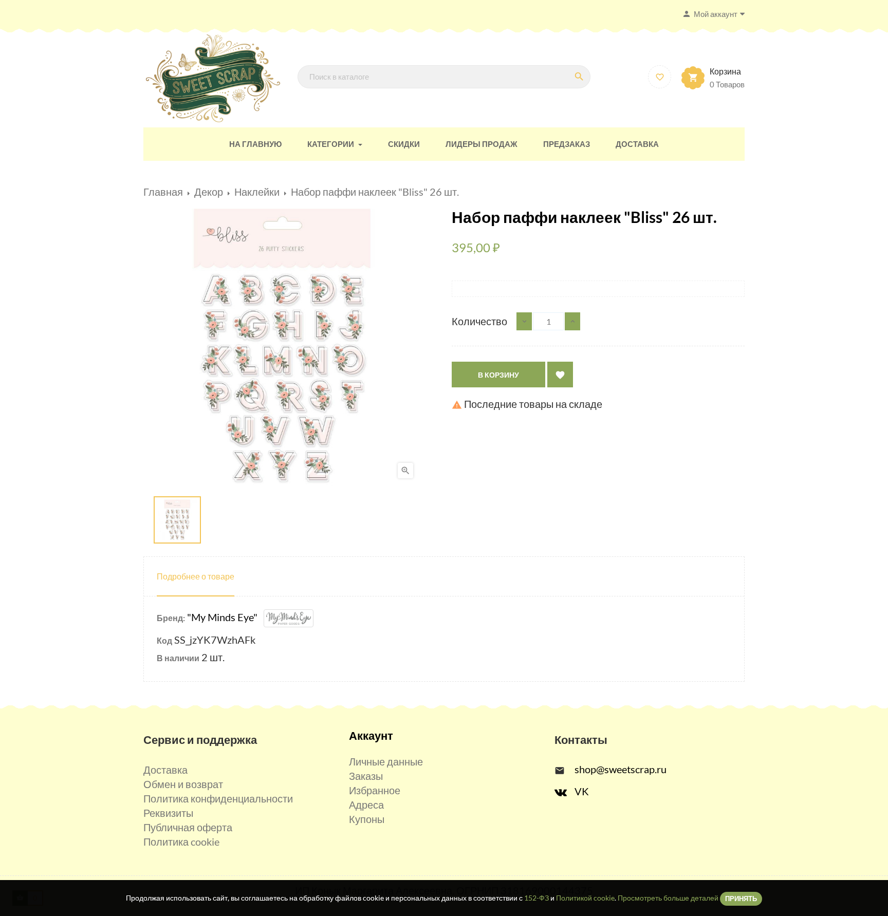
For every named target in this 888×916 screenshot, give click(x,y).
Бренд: (171, 618)
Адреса (366, 804)
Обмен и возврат (183, 784)
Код (164, 640)
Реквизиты (168, 813)
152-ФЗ (536, 897)
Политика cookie (181, 841)
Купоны (366, 819)
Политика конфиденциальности (218, 798)
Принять (741, 898)
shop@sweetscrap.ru (621, 769)
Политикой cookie (585, 897)
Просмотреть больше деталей (668, 897)
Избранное (374, 790)
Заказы (366, 776)
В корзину (498, 374)
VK (582, 791)
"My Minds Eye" (225, 617)
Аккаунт (371, 735)
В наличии (178, 658)
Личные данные (386, 761)
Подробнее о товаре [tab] (195, 576)
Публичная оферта (187, 827)
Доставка (165, 769)
